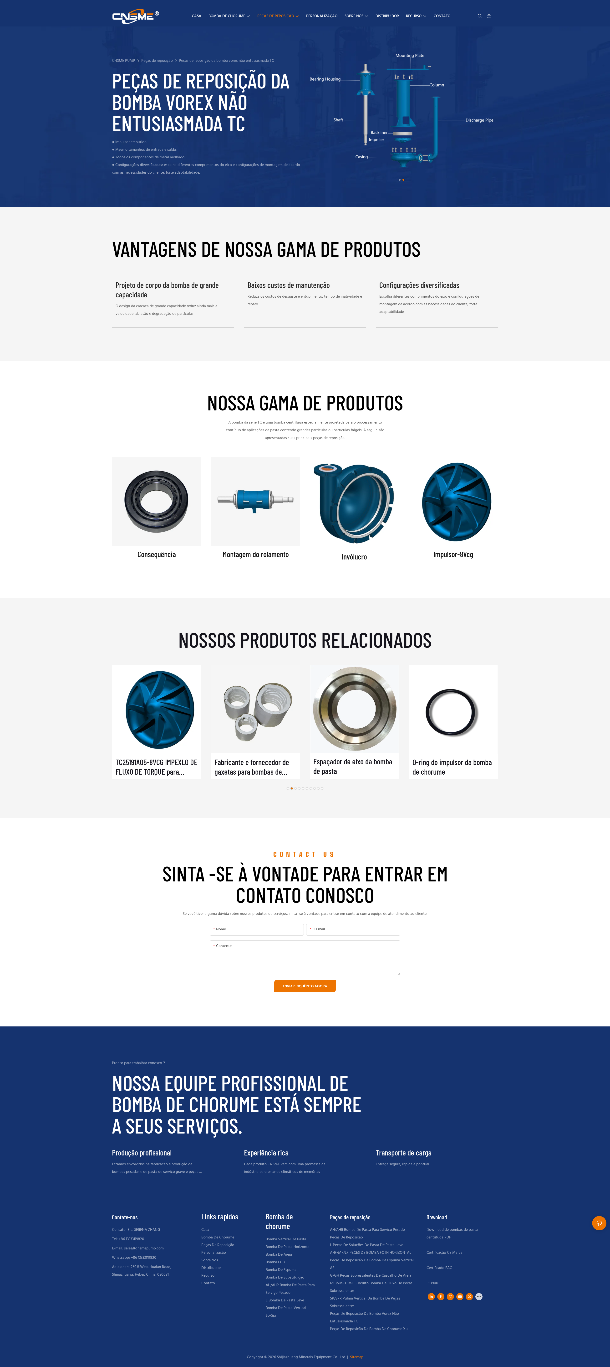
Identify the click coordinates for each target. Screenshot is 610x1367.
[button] (400, 180)
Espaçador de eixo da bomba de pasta (352, 766)
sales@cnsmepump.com (144, 1248)
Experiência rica (266, 1152)
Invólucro (354, 556)
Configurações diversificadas (419, 285)
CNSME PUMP (123, 61)
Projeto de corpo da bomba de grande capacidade (167, 289)
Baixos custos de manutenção (289, 285)
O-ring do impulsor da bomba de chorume (452, 766)
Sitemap (356, 1357)
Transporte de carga (404, 1152)
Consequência (156, 554)
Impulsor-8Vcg (453, 554)
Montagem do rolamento (256, 554)
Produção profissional (142, 1152)
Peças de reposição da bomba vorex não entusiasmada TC (226, 61)
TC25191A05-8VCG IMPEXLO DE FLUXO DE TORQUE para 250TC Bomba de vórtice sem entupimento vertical (156, 767)
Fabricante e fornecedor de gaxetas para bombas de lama (251, 767)
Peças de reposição (157, 61)
